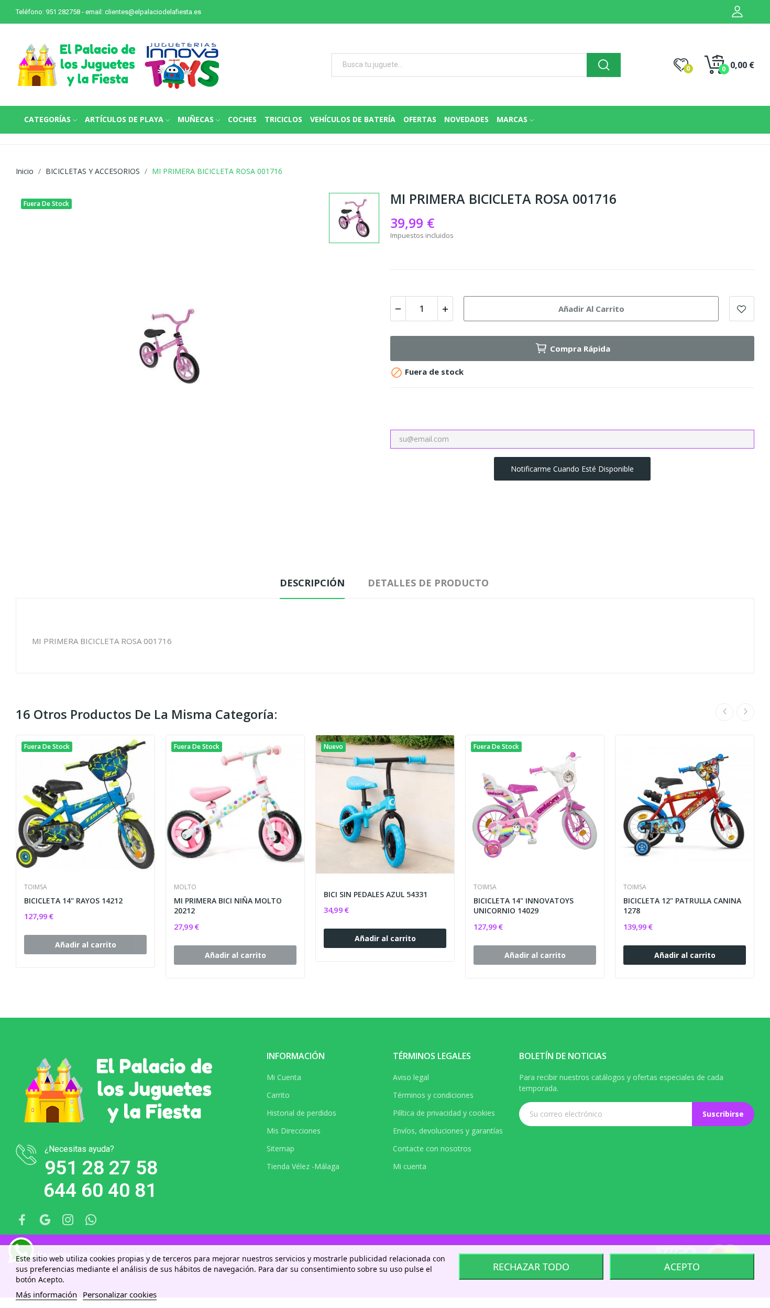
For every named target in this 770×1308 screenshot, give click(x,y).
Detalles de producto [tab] (428, 582)
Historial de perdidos (301, 1113)
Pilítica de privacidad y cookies (444, 1113)
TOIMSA (35, 887)
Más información (46, 1294)
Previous (724, 712)
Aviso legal (411, 1077)
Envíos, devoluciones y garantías (448, 1131)
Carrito (278, 1095)
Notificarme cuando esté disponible (572, 469)
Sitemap (280, 1148)
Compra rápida (580, 348)
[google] (45, 1220)
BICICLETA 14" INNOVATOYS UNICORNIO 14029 (524, 906)
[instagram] (68, 1220)
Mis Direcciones (294, 1131)
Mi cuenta (409, 1166)
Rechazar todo (531, 1266)
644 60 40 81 (100, 1190)
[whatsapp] (91, 1220)
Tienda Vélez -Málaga (303, 1166)
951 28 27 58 (101, 1168)
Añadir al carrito (591, 308)
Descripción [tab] (312, 582)
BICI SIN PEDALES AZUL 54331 (375, 894)
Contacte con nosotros (432, 1148)
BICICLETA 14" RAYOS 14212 (73, 901)
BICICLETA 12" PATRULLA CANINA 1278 (682, 906)
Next (745, 712)
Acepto (682, 1266)
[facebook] (22, 1220)
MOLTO (185, 887)
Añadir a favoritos (741, 308)
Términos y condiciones (433, 1095)
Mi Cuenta (284, 1077)
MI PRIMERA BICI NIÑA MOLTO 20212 (228, 906)
